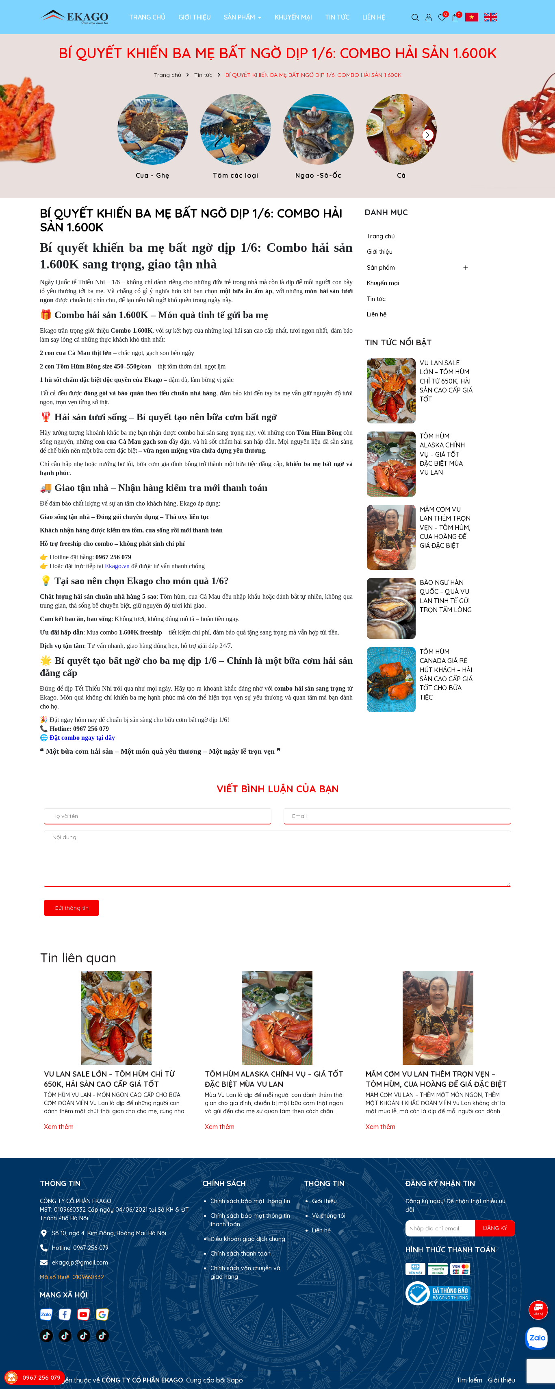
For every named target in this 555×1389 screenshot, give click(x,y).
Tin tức (337, 17)
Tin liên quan (78, 957)
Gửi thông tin (71, 907)
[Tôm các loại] (235, 138)
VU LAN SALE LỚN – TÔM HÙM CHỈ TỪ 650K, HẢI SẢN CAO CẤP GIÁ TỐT (446, 381)
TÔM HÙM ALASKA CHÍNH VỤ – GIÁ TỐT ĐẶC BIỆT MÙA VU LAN (442, 454)
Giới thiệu (194, 17)
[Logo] (74, 16)
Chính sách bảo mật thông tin (250, 1201)
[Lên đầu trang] (539, 1279)
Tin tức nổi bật (398, 342)
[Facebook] (65, 1313)
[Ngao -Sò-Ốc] (318, 138)
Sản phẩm (240, 17)
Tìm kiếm (469, 1380)
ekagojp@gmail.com (80, 1262)
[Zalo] (46, 1313)
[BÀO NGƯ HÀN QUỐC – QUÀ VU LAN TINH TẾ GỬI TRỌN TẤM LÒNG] (391, 607)
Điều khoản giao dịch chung (247, 1239)
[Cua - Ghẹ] (152, 138)
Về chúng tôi (328, 1215)
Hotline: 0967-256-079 (80, 1248)
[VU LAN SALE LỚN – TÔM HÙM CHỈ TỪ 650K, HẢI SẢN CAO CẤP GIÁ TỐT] (391, 390)
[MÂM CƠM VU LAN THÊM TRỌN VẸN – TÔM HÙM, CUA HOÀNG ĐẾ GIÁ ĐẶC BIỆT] (391, 536)
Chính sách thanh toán (240, 1253)
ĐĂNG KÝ (495, 1228)
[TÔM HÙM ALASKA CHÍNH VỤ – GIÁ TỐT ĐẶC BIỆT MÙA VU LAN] (391, 463)
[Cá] (401, 138)
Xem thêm (59, 1127)
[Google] (102, 1313)
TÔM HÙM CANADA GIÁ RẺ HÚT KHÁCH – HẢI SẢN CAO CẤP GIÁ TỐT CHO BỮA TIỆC (446, 674)
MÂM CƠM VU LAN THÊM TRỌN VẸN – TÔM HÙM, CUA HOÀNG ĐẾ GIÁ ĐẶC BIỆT (445, 527)
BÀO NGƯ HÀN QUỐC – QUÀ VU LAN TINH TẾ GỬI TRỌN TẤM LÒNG (446, 596)
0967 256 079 (41, 1377)
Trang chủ (147, 17)
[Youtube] (83, 1313)
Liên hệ (373, 17)
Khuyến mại (293, 17)
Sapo (235, 1380)
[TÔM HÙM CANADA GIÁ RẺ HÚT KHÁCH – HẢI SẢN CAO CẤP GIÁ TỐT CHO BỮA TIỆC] (391, 679)
